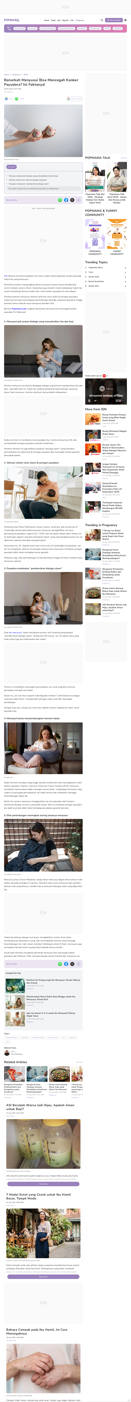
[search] (101, 20)
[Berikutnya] (83, 1199)
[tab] (12, 167)
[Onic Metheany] (7, 1053)
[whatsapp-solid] (60, 200)
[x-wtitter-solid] (72, 200)
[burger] (125, 20)
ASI (6, 276)
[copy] (78, 200)
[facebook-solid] (66, 200)
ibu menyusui (15, 632)
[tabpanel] (43, 182)
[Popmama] (11, 20)
